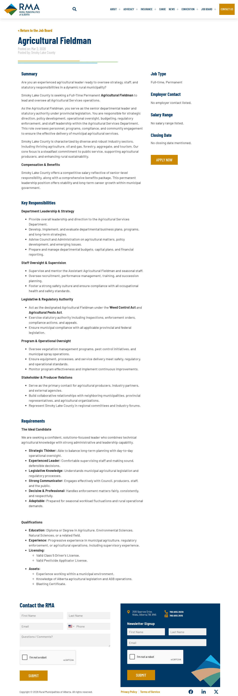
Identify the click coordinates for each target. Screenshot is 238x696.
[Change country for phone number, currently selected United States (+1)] (71, 626)
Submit (33, 675)
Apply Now (164, 159)
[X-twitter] (216, 691)
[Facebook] (191, 691)
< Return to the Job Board (35, 30)
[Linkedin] (203, 691)
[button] (74, 9)
